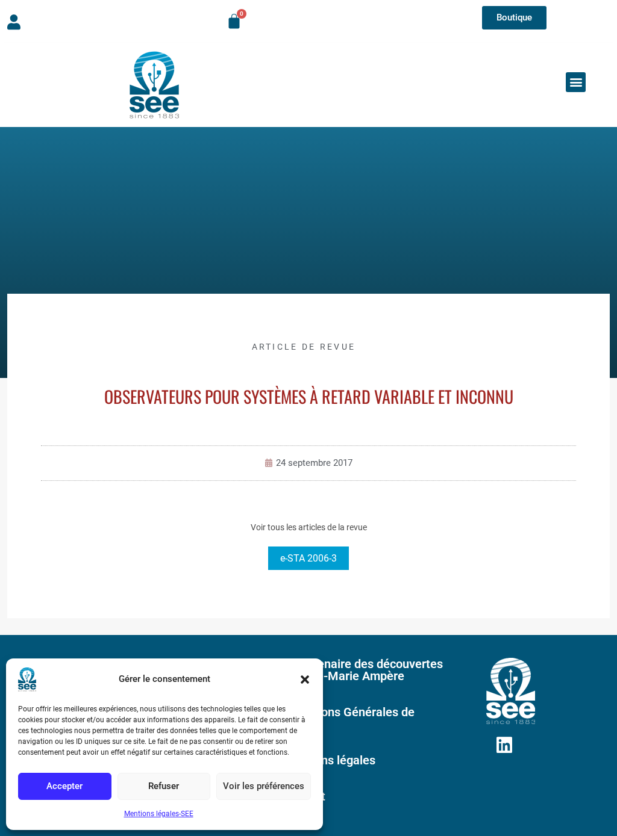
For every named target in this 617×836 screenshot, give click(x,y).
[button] (305, 679)
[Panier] (234, 21)
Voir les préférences (263, 786)
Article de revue (304, 346)
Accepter (64, 786)
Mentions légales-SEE (158, 814)
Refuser (163, 786)
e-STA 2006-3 (308, 558)
